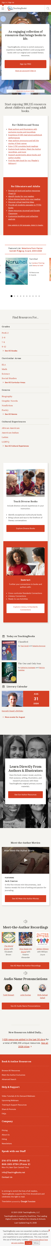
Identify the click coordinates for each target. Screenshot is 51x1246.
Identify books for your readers (21, 196)
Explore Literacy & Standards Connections (25, 608)
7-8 (3, 342)
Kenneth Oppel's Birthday (12, 711)
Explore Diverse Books (25, 528)
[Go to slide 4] (20, 296)
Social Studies (9, 378)
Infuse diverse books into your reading (24, 199)
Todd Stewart (8, 995)
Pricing (4, 1130)
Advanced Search (9, 1079)
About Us (6, 1134)
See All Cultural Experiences (16, 446)
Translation (7, 1201)
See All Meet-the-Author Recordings (25, 965)
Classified (23, 641)
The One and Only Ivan (29, 663)
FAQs (4, 1113)
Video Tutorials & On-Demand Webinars (18, 1096)
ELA (4, 364)
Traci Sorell (24, 646)
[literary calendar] (12, 699)
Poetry (5, 410)
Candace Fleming (38, 263)
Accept (28, 1243)
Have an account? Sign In (25, 70)
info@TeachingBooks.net (13, 1172)
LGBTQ (5, 441)
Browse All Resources (11, 1070)
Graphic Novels (10, 400)
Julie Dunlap (25, 995)
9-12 (4, 346)
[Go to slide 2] (14, 296)
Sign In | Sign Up (8, 2)
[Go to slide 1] (11, 296)
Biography (7, 396)
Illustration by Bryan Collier (25, 91)
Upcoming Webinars (10, 1100)
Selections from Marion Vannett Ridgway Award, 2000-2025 (26, 249)
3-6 (3, 337)
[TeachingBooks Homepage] (16, 8)
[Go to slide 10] (39, 296)
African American (10, 428)
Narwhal (33, 259)
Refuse (36, 1243)
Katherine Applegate (27, 667)
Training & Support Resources (14, 1105)
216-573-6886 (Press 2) (16, 1160)
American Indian (10, 432)
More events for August (14, 717)
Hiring (4, 1139)
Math (4, 369)
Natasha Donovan (38, 646)
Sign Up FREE (25, 64)
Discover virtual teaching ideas (21, 202)
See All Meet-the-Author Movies (25, 898)
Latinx (5, 437)
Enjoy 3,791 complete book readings (23, 146)
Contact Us (7, 1177)
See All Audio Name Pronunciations (25, 1006)
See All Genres (10, 414)
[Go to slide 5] (24, 296)
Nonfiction (7, 405)
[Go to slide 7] (30, 296)
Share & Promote (9, 1109)
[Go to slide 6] (27, 296)
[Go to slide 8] (33, 296)
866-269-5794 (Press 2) (16, 1164)
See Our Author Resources (25, 794)
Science (6, 373)
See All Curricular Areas (14, 382)
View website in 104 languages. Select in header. (25, 225)
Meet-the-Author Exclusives (13, 1075)
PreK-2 (5, 332)
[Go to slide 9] (36, 296)
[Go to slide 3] (17, 296)
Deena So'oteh (37, 265)
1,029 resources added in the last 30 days (23, 1039)
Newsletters (7, 1143)
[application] (25, 860)
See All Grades (10, 351)
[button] (3, 8)
